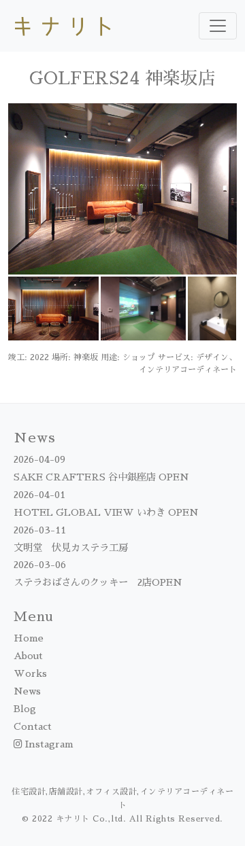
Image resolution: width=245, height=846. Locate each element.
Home (29, 638)
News (27, 691)
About (28, 655)
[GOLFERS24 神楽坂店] (122, 188)
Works (30, 673)
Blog (25, 708)
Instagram (48, 744)
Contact (33, 726)
